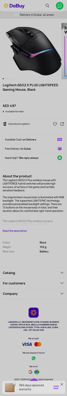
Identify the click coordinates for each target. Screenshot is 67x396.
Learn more (56, 387)
